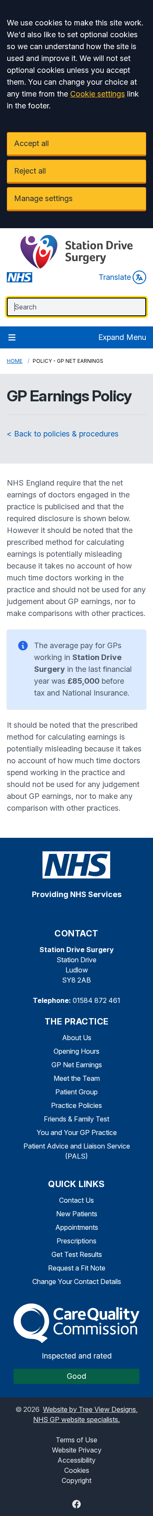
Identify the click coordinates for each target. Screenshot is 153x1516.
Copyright (76, 1480)
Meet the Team (77, 1078)
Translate (115, 277)
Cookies (76, 1470)
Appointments (76, 1227)
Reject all (30, 170)
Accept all (31, 143)
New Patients (76, 1213)
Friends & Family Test (76, 1119)
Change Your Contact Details (76, 1281)
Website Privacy (77, 1450)
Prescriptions (76, 1241)
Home (15, 361)
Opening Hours (76, 1051)
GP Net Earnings (76, 1064)
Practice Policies (76, 1105)
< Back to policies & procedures (63, 433)
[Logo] (76, 252)
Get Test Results (76, 1254)
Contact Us (76, 1200)
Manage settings (43, 198)
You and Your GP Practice (77, 1132)
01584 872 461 (96, 1000)
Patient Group (76, 1092)
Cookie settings (97, 93)
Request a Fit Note (76, 1268)
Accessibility (76, 1460)
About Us (76, 1037)
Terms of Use (76, 1440)
